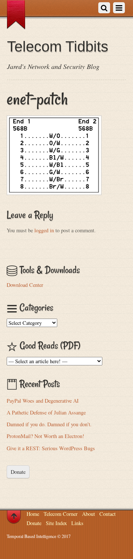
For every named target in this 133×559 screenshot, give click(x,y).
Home (33, 513)
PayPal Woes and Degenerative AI (43, 400)
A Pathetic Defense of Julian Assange (46, 412)
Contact (107, 513)
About (88, 513)
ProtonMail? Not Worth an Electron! (45, 436)
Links (77, 523)
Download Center (25, 284)
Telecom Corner (61, 513)
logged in (44, 230)
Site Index (56, 523)
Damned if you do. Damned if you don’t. (49, 424)
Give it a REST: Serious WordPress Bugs (51, 448)
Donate (18, 471)
